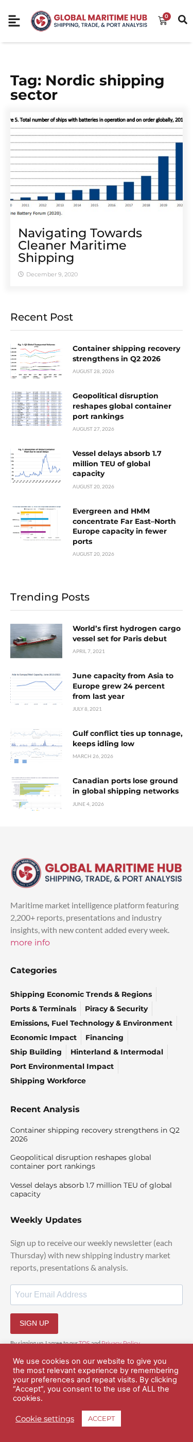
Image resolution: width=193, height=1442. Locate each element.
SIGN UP (34, 1323)
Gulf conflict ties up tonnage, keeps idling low (128, 738)
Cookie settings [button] (44, 1418)
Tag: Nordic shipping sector (87, 87)
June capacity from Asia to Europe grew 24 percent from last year (123, 685)
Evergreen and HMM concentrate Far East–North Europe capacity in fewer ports (124, 526)
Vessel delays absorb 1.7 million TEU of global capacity (117, 463)
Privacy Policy (120, 1343)
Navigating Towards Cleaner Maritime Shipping (80, 245)
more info (30, 942)
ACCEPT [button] (101, 1418)
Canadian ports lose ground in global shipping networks (126, 786)
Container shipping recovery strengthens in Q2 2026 (126, 353)
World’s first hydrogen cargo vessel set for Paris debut (127, 633)
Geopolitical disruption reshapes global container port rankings (122, 405)
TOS (84, 1343)
